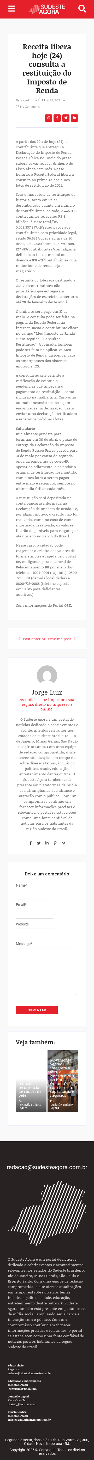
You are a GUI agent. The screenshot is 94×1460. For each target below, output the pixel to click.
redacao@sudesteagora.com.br (47, 1167)
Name (21, 885)
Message (24, 944)
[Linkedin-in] (47, 843)
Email (21, 904)
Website (22, 924)
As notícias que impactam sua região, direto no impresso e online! (47, 704)
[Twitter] (39, 843)
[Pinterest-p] (55, 843)
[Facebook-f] (30, 843)
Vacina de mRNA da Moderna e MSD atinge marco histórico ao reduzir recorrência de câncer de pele (30, 1077)
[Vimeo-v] (63, 843)
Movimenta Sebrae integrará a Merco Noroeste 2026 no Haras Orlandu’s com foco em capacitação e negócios (62, 1077)
